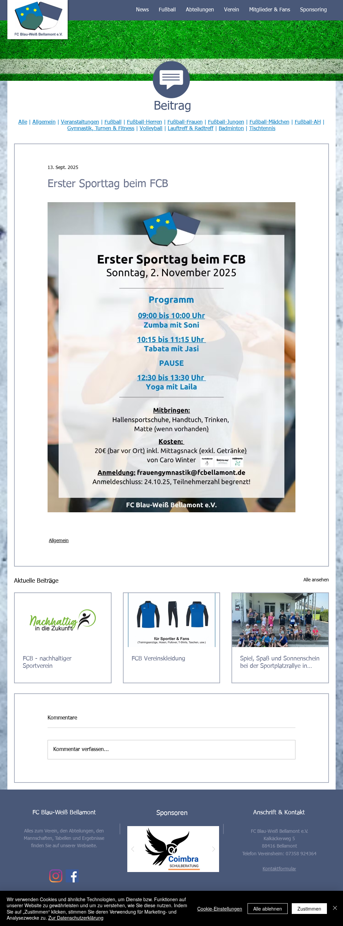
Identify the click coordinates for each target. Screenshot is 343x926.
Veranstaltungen (80, 122)
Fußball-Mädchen (269, 122)
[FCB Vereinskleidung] (172, 620)
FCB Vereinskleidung (158, 659)
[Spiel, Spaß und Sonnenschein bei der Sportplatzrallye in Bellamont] (280, 620)
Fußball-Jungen (226, 122)
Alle (22, 122)
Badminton (231, 128)
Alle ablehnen (267, 908)
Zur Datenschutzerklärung (76, 917)
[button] (142, 10)
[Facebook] (72, 875)
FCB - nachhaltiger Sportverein (47, 662)
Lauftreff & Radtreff (190, 128)
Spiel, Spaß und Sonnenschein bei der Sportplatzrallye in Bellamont (280, 663)
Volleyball (151, 128)
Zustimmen (309, 908)
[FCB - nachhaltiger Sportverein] (63, 620)
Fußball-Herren (144, 122)
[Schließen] (335, 908)
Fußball (113, 122)
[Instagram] (55, 875)
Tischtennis (262, 128)
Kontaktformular (279, 869)
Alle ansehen (316, 580)
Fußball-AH (308, 122)
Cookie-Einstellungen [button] (219, 908)
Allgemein (44, 122)
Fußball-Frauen (185, 122)
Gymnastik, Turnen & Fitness (100, 128)
